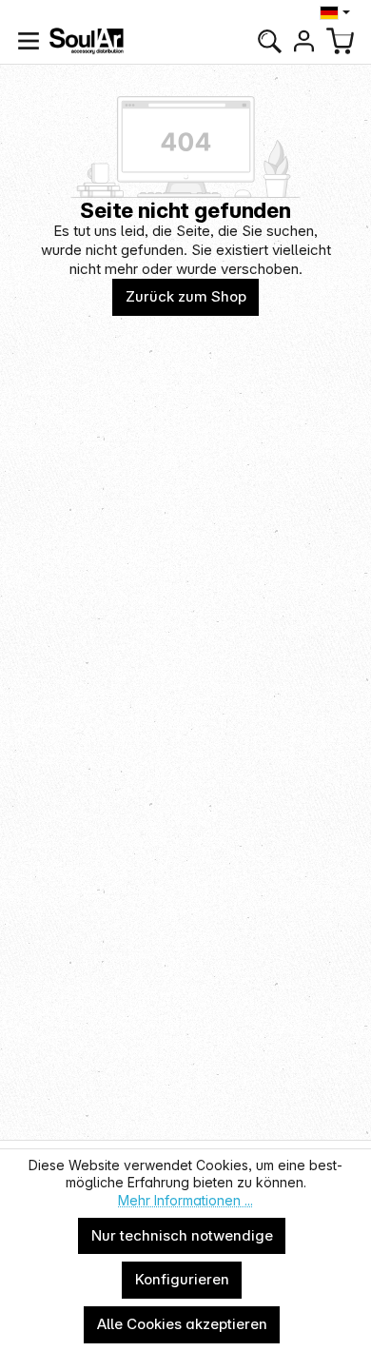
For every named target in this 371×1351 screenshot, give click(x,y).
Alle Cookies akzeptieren (182, 1324)
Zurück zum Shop (186, 296)
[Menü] (28, 41)
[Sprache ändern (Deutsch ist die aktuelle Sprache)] (337, 12)
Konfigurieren (182, 1279)
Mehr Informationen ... (185, 1200)
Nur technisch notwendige (182, 1235)
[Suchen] (269, 41)
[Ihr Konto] (303, 41)
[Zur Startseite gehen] (86, 41)
